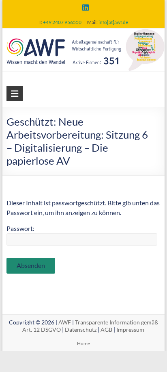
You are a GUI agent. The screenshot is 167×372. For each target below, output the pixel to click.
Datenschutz (80, 329)
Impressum (130, 329)
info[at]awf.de (113, 22)
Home (83, 343)
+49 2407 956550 (62, 22)
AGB (106, 329)
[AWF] (83, 34)
